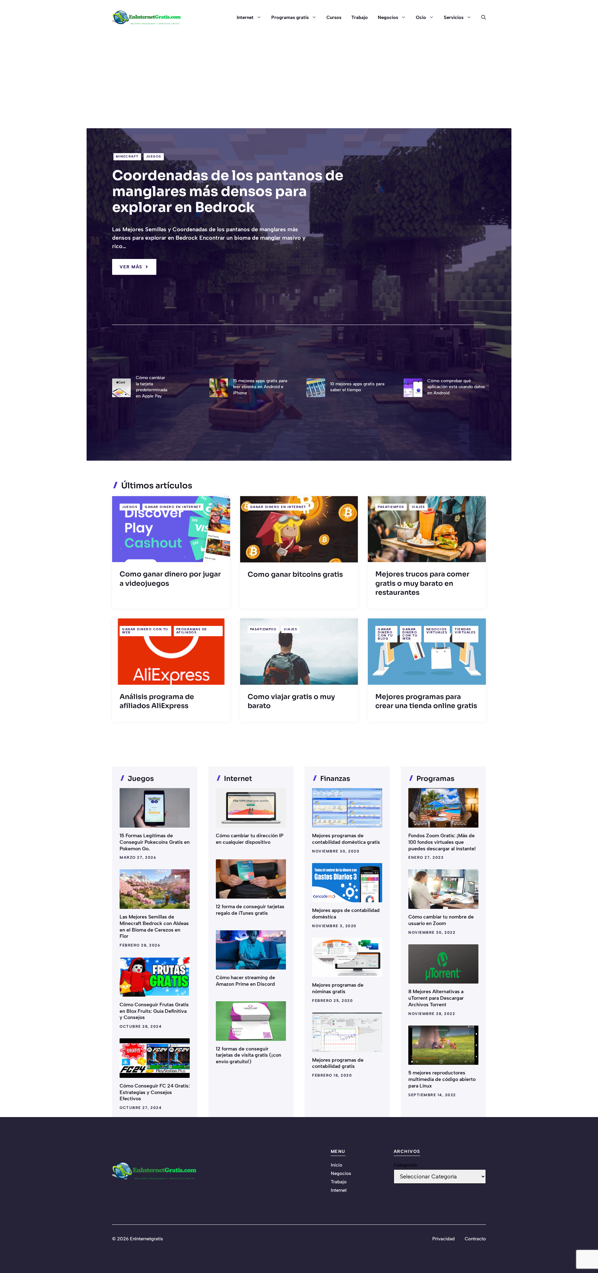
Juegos (153, 156)
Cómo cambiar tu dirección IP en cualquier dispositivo (249, 839)
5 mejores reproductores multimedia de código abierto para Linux (442, 1079)
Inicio (336, 1165)
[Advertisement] (299, 81)
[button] (481, 17)
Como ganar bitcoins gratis (295, 574)
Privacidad (443, 1239)
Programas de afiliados (191, 630)
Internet (245, 17)
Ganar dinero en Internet (173, 507)
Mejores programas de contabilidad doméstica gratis (346, 839)
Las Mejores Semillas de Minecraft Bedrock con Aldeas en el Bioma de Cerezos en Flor (154, 926)
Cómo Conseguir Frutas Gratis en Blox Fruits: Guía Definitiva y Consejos (154, 1011)
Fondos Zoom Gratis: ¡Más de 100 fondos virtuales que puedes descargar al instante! (442, 842)
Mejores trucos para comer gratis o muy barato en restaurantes (422, 583)
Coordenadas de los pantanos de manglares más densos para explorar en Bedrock (227, 191)
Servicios (453, 17)
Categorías (405, 1165)
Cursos (333, 17)
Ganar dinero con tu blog (385, 634)
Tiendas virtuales (465, 630)
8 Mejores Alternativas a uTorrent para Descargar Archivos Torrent (436, 998)
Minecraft (127, 156)
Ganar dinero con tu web (145, 630)
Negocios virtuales (437, 630)
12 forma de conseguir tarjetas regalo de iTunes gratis (250, 910)
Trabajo (359, 17)
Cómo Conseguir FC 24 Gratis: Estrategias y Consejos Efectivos (155, 1092)
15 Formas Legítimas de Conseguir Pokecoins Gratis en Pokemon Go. (155, 842)
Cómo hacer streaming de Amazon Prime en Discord (245, 981)
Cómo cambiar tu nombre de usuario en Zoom (441, 920)
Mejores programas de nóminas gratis (337, 988)
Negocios (388, 17)
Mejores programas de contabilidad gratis (337, 1063)
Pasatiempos (391, 507)
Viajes (418, 507)
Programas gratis (290, 17)
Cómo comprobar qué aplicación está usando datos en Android (456, 387)
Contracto (475, 1239)
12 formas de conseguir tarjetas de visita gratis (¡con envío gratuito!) (248, 1055)
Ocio (421, 17)
